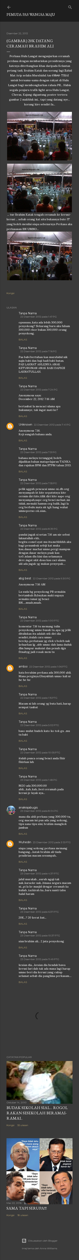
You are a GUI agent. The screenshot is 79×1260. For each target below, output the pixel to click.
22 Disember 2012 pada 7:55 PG (38, 483)
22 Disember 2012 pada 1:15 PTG (38, 697)
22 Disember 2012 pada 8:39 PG (39, 528)
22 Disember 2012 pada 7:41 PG (52, 424)
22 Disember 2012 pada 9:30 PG (51, 578)
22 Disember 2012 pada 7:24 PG (39, 389)
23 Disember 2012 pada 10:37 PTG (40, 935)
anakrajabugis (28, 807)
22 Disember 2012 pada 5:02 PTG (39, 725)
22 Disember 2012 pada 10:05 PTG (40, 752)
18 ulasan (22, 1215)
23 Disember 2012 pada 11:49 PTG (39, 959)
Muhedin (25, 842)
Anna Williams (48, 1248)
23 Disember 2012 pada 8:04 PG (39, 810)
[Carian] (70, 6)
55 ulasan (22, 1125)
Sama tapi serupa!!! (26, 1208)
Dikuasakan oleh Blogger (43, 1240)
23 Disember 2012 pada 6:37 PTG (39, 911)
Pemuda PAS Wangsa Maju (30, 14)
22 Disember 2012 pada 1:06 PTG (48, 666)
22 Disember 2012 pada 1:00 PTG (39, 620)
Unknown (25, 424)
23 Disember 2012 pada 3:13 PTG (52, 842)
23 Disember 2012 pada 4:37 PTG (39, 873)
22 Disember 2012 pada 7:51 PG (38, 452)
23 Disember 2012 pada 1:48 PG (38, 779)
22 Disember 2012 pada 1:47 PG (38, 316)
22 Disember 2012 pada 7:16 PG (38, 351)
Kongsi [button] (10, 293)
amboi (23, 666)
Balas (23, 339)
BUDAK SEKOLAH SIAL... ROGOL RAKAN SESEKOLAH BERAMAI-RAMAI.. (37, 1113)
